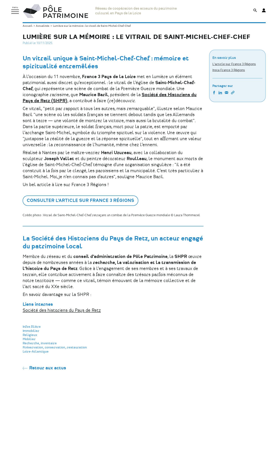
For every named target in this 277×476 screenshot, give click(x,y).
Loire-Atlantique (36, 351)
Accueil (27, 25)
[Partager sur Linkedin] (220, 93)
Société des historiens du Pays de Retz (62, 310)
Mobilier (29, 339)
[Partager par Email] (226, 93)
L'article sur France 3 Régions (234, 64)
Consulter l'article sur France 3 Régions (80, 200)
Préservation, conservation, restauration (55, 347)
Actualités (42, 25)
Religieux (30, 335)
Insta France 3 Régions (228, 70)
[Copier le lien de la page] (232, 93)
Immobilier (31, 331)
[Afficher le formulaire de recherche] (255, 10)
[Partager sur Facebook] (214, 93)
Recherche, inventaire (40, 343)
